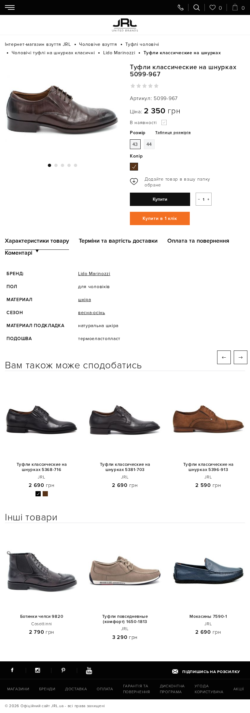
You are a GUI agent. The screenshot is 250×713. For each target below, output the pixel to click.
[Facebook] (12, 670)
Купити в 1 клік (160, 218)
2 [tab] (56, 165)
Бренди (47, 689)
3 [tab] (62, 165)
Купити (160, 199)
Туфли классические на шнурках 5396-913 (208, 467)
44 (149, 144)
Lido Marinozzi (94, 273)
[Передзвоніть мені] (180, 7)
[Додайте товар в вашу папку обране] (172, 182)
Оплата (105, 689)
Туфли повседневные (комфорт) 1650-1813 (125, 619)
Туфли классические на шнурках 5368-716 (42, 467)
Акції (238, 689)
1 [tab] (49, 165)
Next (240, 357)
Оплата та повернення (198, 240)
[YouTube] (89, 670)
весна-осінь (91, 312)
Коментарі (18, 252)
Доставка (76, 689)
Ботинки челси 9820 (41, 616)
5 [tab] (75, 165)
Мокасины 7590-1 (208, 616)
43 (135, 144)
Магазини (18, 689)
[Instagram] (38, 670)
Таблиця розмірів (173, 132)
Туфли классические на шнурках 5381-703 (125, 467)
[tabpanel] (62, 110)
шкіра (84, 299)
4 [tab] (69, 165)
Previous (224, 357)
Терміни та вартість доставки (118, 240)
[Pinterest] (63, 670)
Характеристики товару (37, 240)
